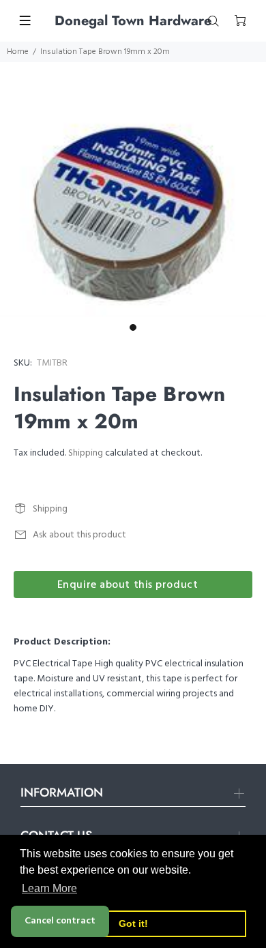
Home (18, 52)
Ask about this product (79, 535)
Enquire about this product (127, 585)
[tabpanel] (133, 210)
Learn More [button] (49, 888)
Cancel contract (60, 921)
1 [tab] (133, 327)
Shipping (85, 453)
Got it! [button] (133, 923)
